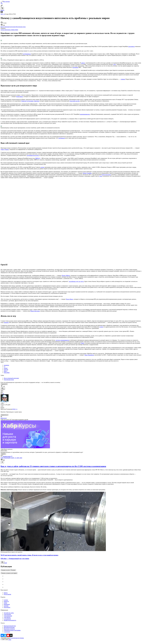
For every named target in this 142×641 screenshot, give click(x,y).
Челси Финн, (69, 299)
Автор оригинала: (9, 29)
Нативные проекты (9, 628)
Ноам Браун (19, 96)
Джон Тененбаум (89, 355)
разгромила (131, 46)
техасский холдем (74, 101)
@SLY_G (14, 409)
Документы (7, 617)
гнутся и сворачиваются (62, 340)
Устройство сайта (9, 613)
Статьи (6, 600)
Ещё (6, 563)
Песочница (7, 607)
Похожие (13, 570)
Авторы (6, 605)
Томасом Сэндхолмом (27, 101)
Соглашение (7, 618)
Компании (7, 604)
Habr (9, 639)
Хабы (5, 603)
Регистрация (7, 594)
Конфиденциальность (10, 620)
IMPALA (37, 158)
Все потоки (6, 1)
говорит (123, 79)
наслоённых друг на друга (76, 281)
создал (42, 167)
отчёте (101, 327)
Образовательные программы (12, 630)
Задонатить (4, 384)
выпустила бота (106, 174)
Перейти (3, 454)
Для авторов (7, 614)
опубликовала (27, 54)
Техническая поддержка (17, 638)
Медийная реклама (9, 627)
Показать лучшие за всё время (9, 573)
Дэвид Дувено (5, 149)
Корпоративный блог (10, 626)
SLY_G (3, 14)
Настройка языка (5, 638)
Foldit (82, 343)
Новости (6, 601)
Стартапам (7, 631)
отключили (62, 138)
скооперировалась (85, 114)
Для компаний (8, 616)
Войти (6, 593)
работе (83, 63)
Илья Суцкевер (87, 173)
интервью (75, 67)
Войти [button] (2, 10)
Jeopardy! (6, 322)
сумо (100, 176)
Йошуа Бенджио (35, 311)
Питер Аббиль (66, 275)
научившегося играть (33, 155)
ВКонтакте (4, 418)
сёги (114, 64)
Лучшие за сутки (5, 570)
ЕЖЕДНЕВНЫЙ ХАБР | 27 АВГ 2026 (11, 457)
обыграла (36, 101)
